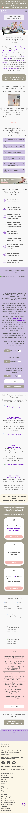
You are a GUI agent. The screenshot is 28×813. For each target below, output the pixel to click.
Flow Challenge (6, 789)
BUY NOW (14, 381)
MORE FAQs (14, 706)
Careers (3, 785)
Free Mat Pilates (6, 810)
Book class (14, 588)
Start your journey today (10, 68)
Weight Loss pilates (7, 797)
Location (4, 779)
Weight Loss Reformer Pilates (14, 418)
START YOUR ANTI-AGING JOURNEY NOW (14, 722)
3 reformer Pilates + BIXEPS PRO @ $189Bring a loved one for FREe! (14, 498)
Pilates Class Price (7, 777)
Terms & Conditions (14, 386)
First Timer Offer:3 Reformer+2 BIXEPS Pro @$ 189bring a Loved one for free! (14, 77)
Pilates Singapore (20, 47)
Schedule (4, 775)
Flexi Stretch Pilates (7, 801)
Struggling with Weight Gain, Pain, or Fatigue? (14, 17)
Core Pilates (5, 799)
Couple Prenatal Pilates (8, 803)
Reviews (4, 781)
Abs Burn (4, 806)
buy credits (14, 536)
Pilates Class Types (7, 773)
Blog (2, 791)
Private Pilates (5, 808)
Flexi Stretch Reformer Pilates (14, 477)
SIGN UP (14, 562)
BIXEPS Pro (4, 795)
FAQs (2, 787)
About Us (4, 783)
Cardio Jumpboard (7, 804)
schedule (13, 577)
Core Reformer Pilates (13, 446)
